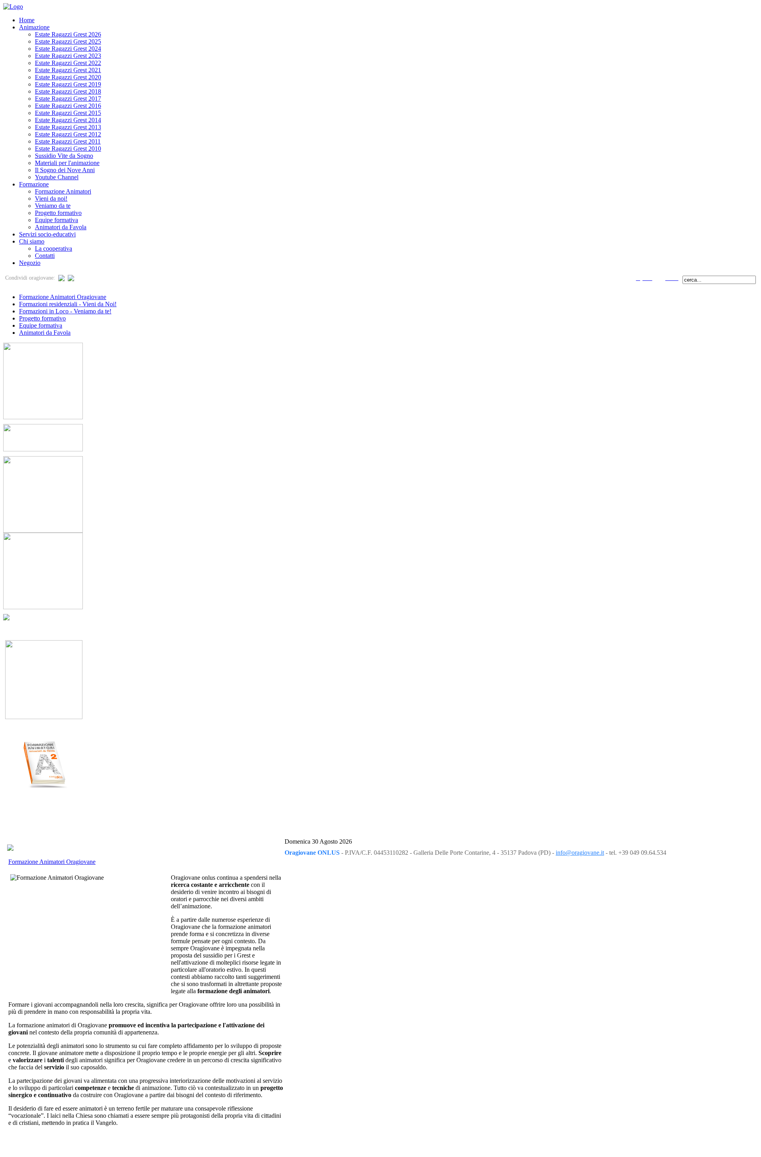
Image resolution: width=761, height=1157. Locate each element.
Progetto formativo (42, 318)
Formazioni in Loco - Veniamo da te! (65, 311)
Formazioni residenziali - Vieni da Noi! (68, 304)
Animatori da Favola (45, 332)
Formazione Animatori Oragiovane (62, 297)
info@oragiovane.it (580, 852)
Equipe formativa (40, 325)
